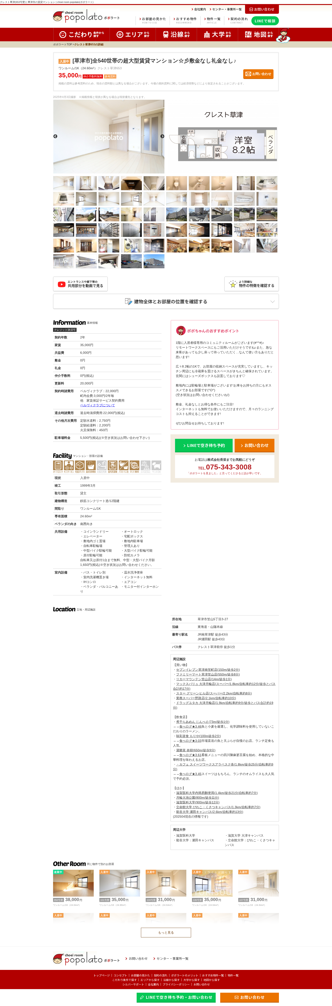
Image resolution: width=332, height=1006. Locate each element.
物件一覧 (214, 20)
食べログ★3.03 (190, 740)
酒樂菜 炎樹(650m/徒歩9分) (195, 750)
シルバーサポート (133, 984)
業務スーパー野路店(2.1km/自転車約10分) (206, 698)
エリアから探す (149, 980)
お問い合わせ (202, 984)
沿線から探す (171, 980)
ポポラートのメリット (184, 975)
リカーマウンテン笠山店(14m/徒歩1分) (204, 679)
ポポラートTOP (62, 44)
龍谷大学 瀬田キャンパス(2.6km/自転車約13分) (209, 812)
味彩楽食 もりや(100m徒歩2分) (198, 736)
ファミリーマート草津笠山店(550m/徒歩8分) (208, 674)
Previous (55, 136)
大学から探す (191, 980)
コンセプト (120, 975)
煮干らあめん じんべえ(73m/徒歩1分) (202, 722)
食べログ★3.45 (190, 774)
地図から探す (211, 980)
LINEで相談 (265, 20)
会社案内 (153, 984)
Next (162, 136)
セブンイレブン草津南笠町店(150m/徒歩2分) (208, 669)
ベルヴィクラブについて (97, 405)
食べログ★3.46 (190, 726)
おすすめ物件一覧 (213, 975)
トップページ (102, 975)
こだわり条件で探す (124, 980)
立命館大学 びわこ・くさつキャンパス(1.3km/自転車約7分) (218, 807)
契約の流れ (239, 20)
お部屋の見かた (154, 20)
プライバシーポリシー (176, 984)
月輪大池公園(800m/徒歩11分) (197, 797)
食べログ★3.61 (190, 755)
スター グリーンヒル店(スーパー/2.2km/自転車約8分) (214, 693)
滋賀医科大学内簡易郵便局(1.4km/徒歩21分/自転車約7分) (217, 793)
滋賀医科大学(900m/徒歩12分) (198, 802)
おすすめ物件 (186, 20)
